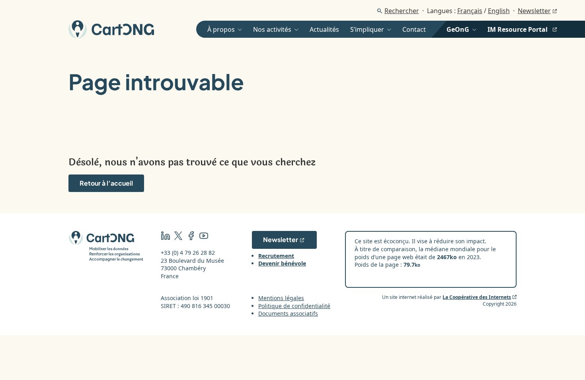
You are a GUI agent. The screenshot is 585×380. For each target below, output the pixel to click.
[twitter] (178, 236)
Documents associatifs (288, 313)
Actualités (324, 29)
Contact (414, 29)
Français (469, 10)
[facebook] (191, 236)
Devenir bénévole (282, 263)
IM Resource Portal (518, 29)
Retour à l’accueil (106, 183)
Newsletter (534, 10)
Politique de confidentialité (294, 306)
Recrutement (276, 256)
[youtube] (204, 236)
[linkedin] (165, 236)
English (499, 10)
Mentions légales (281, 298)
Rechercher (401, 10)
